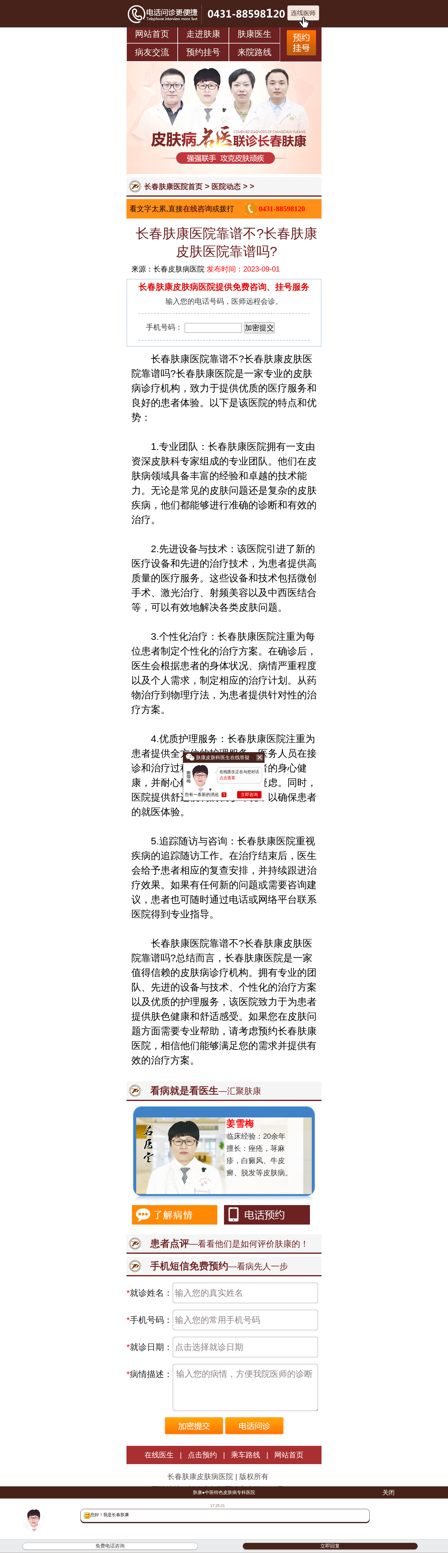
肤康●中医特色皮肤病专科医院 (224, 1492)
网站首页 (152, 34)
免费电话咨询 (110, 1545)
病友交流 (152, 52)
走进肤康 (203, 34)
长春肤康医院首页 (173, 186)
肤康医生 (254, 34)
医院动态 (226, 186)
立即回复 (330, 1545)
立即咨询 (249, 794)
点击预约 (202, 1455)
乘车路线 (245, 1455)
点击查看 (227, 778)
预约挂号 (203, 52)
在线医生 (159, 1455)
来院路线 (254, 52)
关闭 (388, 1492)
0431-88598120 (282, 209)
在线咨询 (197, 209)
